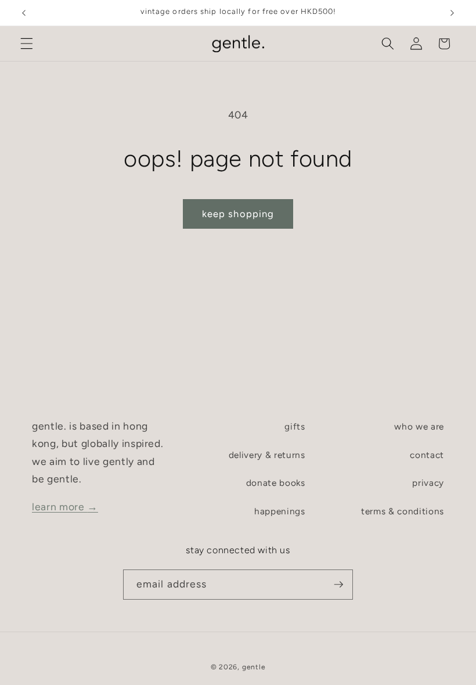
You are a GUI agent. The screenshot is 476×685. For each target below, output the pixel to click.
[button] (27, 43)
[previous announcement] (24, 13)
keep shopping (238, 213)
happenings (279, 511)
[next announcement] (452, 13)
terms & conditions (402, 511)
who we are (419, 426)
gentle (254, 667)
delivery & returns (267, 454)
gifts (294, 426)
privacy (428, 482)
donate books (275, 482)
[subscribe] (338, 584)
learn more (65, 506)
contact (427, 454)
